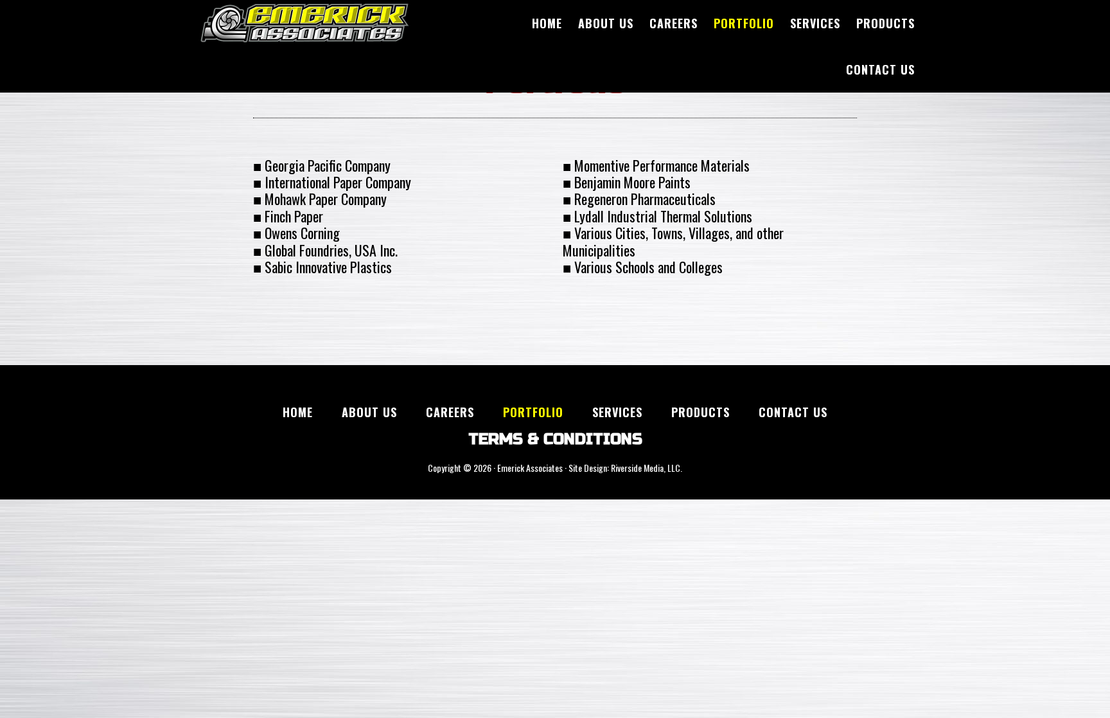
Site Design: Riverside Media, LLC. (625, 467)
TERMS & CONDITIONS (555, 439)
